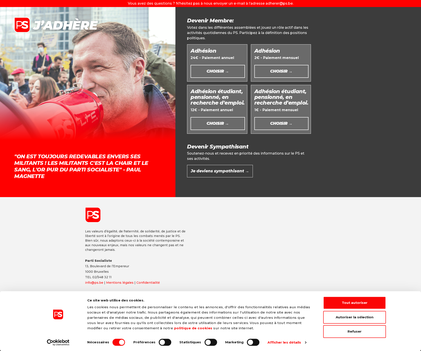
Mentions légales (120, 283)
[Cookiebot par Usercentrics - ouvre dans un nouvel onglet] (58, 342)
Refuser (355, 331)
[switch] (165, 342)
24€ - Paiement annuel (212, 61)
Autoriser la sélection (354, 317)
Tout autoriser (354, 303)
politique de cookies (193, 328)
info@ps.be (94, 283)
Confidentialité (148, 283)
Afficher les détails (284, 342)
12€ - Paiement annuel (218, 107)
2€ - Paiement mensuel (276, 61)
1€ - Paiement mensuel (281, 107)
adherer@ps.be (279, 3)
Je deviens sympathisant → (220, 171)
